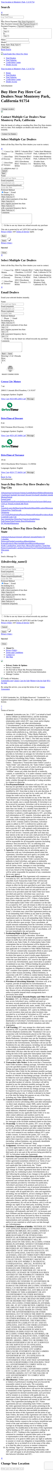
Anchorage (15, 493)
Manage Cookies (12, 674)
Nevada (35, 546)
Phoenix (23, 515)
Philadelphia (15, 515)
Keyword (4, 15)
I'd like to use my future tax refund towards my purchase (26, 225)
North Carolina (7, 546)
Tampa (7, 521)
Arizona (18, 537)
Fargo (3, 499)
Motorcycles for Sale (38, 681)
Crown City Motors (11, 381)
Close (4, 253)
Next (3, 173)
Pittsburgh (30, 515)
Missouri (32, 543)
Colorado (33, 537)
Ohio (48, 546)
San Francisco (24, 519)
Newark (18, 510)
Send (4, 241)
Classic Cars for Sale (22, 681)
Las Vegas (8, 504)
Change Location (8, 109)
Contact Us (10, 655)
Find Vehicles (11, 60)
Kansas (4, 543)
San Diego (15, 519)
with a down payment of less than (14, 199)
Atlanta (23, 493)
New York (11, 510)
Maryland (18, 543)
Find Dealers (11, 58)
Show (3, 358)
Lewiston (16, 504)
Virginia (39, 548)
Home (8, 73)
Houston (17, 501)
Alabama (4, 537)
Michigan (25, 543)
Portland (37, 515)
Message (30, 399)
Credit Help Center (13, 62)
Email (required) (7, 180)
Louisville (11, 508)
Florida (11, 541)
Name (3, 176)
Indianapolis (25, 501)
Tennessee (27, 548)
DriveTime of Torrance (7, 164)
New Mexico (27, 546)
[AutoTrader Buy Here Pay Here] (14, 54)
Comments (5, 213)
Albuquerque (6, 493)
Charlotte (13, 495)
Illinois (27, 541)
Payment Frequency (9, 26)
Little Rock (24, 504)
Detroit (9, 497)
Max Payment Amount (10, 24)
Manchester (19, 508)
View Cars (5, 399)
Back (4, 236)
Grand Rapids (5, 500)
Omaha (7, 515)
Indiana (32, 541)
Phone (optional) (7, 311)
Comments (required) (9, 604)
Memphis (27, 508)
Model (3, 42)
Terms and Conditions (14, 652)
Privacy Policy (6, 232)
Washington (46, 548)
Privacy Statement (13, 668)
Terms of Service (22, 232)
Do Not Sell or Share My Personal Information (24, 670)
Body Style (5, 45)
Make (3, 40)
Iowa (22, 541)
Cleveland (35, 495)
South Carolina (17, 548)
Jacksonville (41, 501)
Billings (41, 493)
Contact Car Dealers (9, 134)
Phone (11, 185)
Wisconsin (5, 550)
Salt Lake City (11, 517)
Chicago (27, 495)
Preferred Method (8, 190)
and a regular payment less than (13, 204)
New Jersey (17, 546)
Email (13, 192)
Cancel (4, 171)
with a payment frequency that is (13, 208)
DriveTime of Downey (7, 158)
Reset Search (6, 50)
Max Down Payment (9, 22)
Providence (44, 515)
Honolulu (10, 501)
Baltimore (34, 493)
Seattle (32, 519)
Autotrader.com (7, 681)
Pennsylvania (6, 548)
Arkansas (11, 537)
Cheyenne (20, 495)
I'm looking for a (7, 195)
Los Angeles (4, 507)
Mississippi (40, 543)
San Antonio (6, 519)
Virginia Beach (20, 521)
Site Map (9, 657)
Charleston (5, 495)
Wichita (7, 523)
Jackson (33, 501)
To (4, 34)
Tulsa (12, 521)
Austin (28, 493)
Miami (33, 508)
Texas (33, 548)
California (25, 537)
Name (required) (7, 567)
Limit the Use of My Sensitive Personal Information (26, 672)
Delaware (5, 541)
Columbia (42, 495)
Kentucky (10, 543)
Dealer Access (11, 65)
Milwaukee (40, 508)
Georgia (17, 541)
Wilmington (14, 523)
